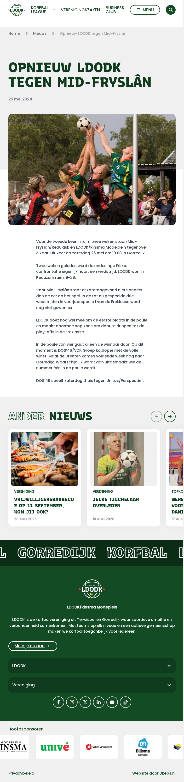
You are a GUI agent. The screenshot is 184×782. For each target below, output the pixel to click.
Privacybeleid (21, 773)
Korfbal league (40, 10)
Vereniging (23, 685)
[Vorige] (156, 416)
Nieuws (40, 33)
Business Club (115, 10)
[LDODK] (16, 10)
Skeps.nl (168, 773)
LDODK (19, 666)
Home (14, 33)
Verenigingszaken (80, 10)
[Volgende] (170, 416)
